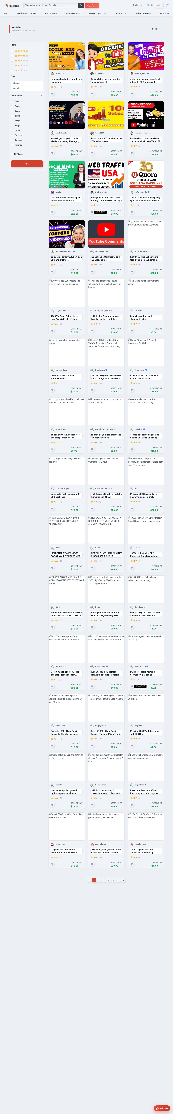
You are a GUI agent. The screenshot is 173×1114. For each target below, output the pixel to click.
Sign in (150, 5)
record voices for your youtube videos (62, 377)
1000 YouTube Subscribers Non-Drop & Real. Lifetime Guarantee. (64, 317)
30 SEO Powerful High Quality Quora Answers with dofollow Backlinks (145, 199)
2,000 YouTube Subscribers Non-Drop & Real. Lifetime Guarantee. (144, 258)
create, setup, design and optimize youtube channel (64, 792)
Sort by (155, 29)
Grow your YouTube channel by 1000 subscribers (106, 140)
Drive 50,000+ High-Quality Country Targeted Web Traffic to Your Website (106, 732)
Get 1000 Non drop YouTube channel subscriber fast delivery (65, 673)
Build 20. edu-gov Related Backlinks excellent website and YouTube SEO (105, 673)
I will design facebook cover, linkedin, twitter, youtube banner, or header (105, 317)
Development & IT (73, 13)
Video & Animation (143, 13)
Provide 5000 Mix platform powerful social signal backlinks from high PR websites (143, 495)
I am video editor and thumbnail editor (141, 317)
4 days (17, 116)
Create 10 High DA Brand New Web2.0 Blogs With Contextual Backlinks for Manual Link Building (106, 377)
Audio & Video (121, 13)
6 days (17, 125)
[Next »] (123, 880)
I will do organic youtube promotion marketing (142, 673)
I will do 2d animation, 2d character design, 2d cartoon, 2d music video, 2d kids (106, 792)
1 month (18, 145)
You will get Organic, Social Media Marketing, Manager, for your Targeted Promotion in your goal (66, 140)
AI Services (164, 13)
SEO (6, 13)
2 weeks (18, 135)
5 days (17, 120)
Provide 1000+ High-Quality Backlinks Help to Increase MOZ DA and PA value (65, 732)
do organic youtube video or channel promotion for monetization (65, 436)
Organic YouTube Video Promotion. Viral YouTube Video (64, 851)
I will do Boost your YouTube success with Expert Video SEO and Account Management (146, 140)
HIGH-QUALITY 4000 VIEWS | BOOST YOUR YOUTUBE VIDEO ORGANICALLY (66, 555)
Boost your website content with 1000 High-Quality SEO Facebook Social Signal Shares (106, 614)
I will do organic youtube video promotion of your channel (106, 851)
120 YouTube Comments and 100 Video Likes (105, 258)
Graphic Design (51, 13)
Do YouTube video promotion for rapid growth (105, 80)
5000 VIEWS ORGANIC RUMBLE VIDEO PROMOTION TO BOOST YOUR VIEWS (66, 614)
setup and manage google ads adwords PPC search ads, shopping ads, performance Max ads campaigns (145, 80)
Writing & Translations (98, 13)
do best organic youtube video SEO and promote (66, 258)
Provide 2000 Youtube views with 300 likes (144, 732)
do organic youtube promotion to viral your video (106, 436)
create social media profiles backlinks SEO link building (144, 436)
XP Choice (18, 154)
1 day (17, 101)
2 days (17, 106)
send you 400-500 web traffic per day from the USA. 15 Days (106, 199)
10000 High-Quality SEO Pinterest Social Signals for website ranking (144, 555)
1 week (18, 130)
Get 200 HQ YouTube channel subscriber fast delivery (145, 614)
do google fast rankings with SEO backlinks (65, 495)
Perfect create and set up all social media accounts (65, 199)
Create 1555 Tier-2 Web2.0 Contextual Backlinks (144, 377)
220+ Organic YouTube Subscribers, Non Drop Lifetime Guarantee (141, 851)
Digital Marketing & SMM (26, 13)
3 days (17, 111)
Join (159, 5)
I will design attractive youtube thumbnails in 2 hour (106, 495)
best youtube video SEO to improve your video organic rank (144, 792)
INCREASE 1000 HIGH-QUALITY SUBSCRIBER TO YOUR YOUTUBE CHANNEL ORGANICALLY (106, 555)
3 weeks (18, 140)
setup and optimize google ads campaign (66, 80)
